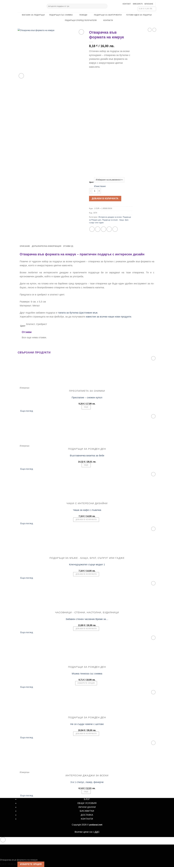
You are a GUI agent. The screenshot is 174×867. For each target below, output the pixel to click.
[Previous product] (154, 30)
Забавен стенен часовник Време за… (87, 619)
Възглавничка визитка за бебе (87, 455)
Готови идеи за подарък (139, 15)
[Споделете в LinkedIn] (115, 229)
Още (86, 407)
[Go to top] (3, 839)
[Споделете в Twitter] (97, 229)
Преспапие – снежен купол (87, 397)
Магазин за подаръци (33, 15)
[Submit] (105, 6)
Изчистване (100, 186)
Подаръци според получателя (81, 20)
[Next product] (150, 30)
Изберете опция (86, 683)
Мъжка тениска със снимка (87, 673)
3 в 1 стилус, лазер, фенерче (87, 782)
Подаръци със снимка (61, 15)
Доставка (87, 815)
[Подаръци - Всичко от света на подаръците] (30, 6)
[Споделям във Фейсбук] (92, 229)
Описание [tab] (25, 246)
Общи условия (87, 803)
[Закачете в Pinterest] (109, 229)
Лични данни (87, 807)
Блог (87, 799)
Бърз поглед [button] (26, 411)
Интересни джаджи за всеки (110, 217)
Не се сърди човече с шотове (87, 724)
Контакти (108, 20)
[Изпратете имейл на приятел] (103, 229)
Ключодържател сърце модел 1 (87, 564)
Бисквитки (87, 811)
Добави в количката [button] (86, 519)
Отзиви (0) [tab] (68, 246)
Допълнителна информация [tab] (46, 246)
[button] (149, 4)
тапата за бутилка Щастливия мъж (77, 312)
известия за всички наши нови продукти (108, 316)
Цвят (91, 182)
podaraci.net (95, 825)
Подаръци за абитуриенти (108, 15)
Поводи (83, 15)
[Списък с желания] (81, 32)
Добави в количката (105, 198)
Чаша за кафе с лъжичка (87, 510)
